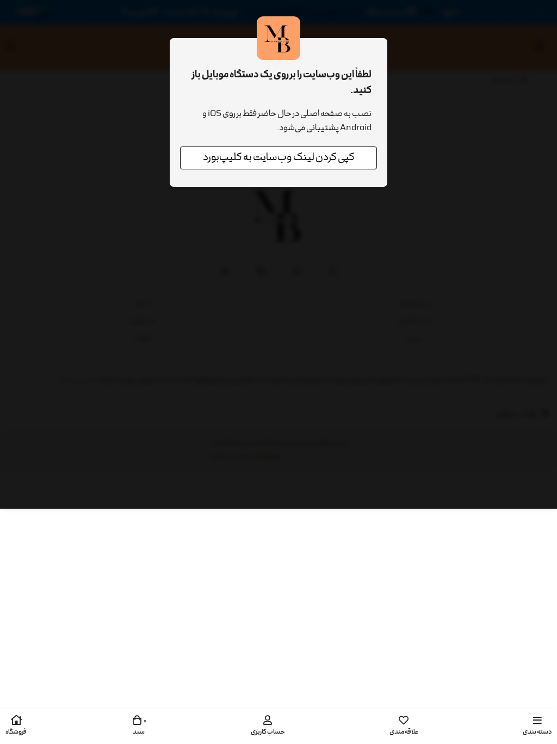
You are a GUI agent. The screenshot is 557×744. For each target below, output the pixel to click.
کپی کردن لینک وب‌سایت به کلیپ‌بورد (279, 158)
